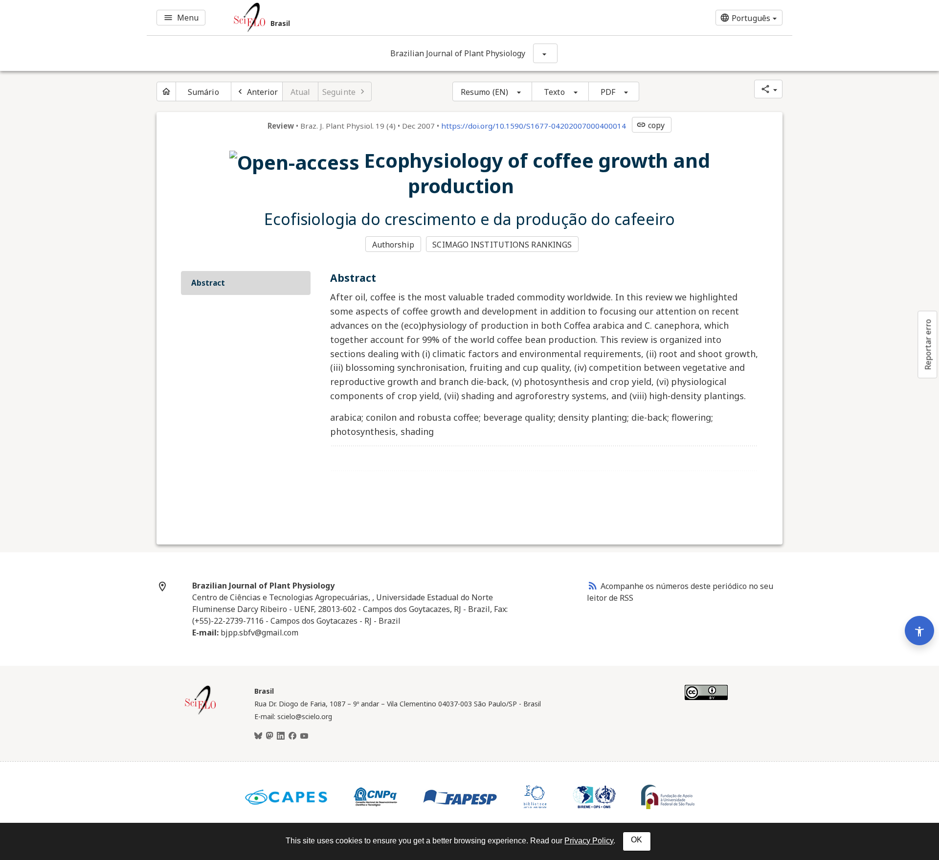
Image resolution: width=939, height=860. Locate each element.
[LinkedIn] (281, 736)
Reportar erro (927, 344)
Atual (301, 92)
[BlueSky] (258, 736)
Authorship (393, 244)
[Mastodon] (269, 736)
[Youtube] (304, 736)
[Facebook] (292, 736)
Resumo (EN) (484, 92)
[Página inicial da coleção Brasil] (200, 713)
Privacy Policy (588, 841)
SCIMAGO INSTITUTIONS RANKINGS (502, 244)
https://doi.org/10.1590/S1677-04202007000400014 (533, 126)
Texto (554, 92)
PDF (608, 92)
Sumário (203, 92)
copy (650, 125)
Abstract (208, 283)
